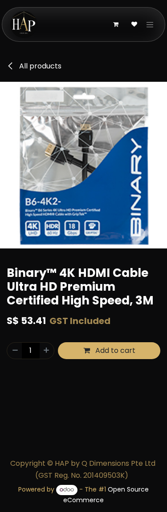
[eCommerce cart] (115, 24)
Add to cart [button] (114, 350)
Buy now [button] (87, 371)
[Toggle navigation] (150, 24)
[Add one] (46, 351)
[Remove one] (14, 351)
